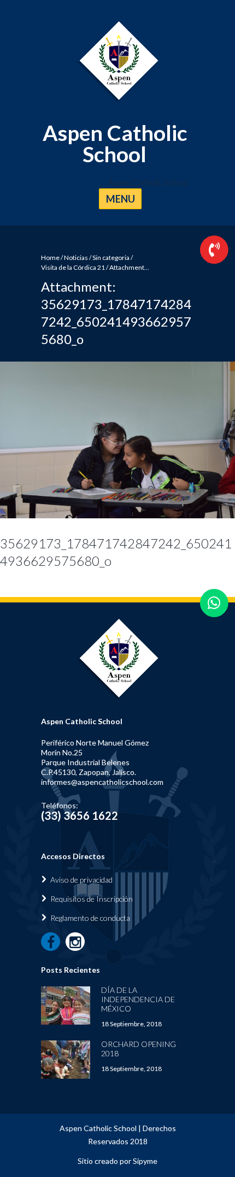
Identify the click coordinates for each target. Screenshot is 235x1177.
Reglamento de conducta (90, 917)
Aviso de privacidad (81, 879)
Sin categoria (111, 257)
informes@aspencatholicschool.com (102, 781)
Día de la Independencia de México (138, 999)
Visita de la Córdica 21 (73, 267)
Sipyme (145, 1161)
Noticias (76, 257)
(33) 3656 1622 (79, 815)
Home (50, 257)
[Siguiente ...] (176, 440)
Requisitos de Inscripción (91, 898)
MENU (120, 199)
